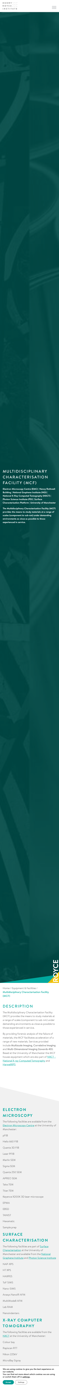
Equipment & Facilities (24, 988)
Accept (8, 1382)
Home (6, 988)
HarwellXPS (9, 1064)
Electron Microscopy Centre (18, 1125)
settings (26, 1377)
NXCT (6, 1336)
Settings (21, 1382)
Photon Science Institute (42, 1258)
